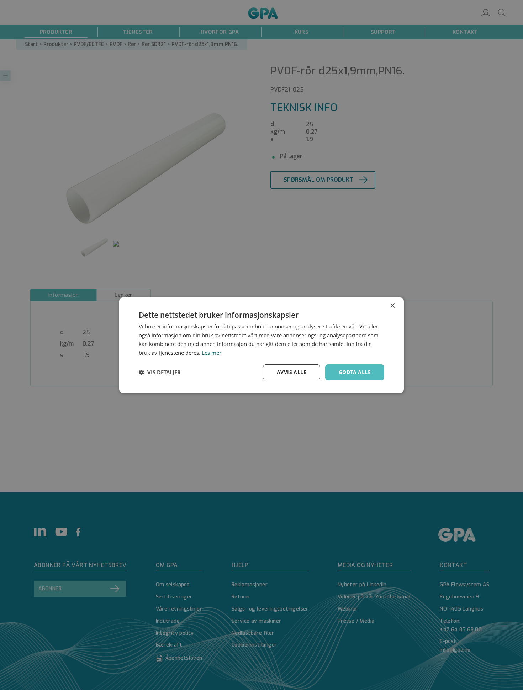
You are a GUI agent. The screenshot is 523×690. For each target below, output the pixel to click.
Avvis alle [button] (291, 372)
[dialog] (261, 345)
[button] (160, 372)
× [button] (392, 305)
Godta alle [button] (355, 372)
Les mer (211, 352)
